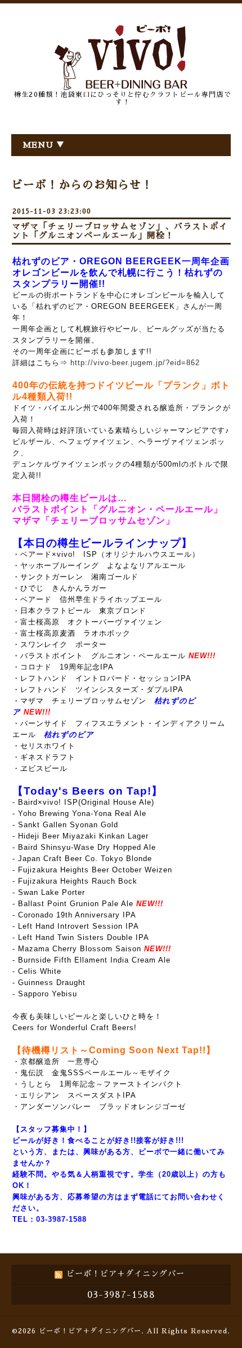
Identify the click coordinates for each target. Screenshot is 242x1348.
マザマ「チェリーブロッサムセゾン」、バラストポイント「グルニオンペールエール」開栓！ (120, 231)
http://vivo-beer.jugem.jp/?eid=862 (135, 362)
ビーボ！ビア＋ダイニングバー (90, 1331)
